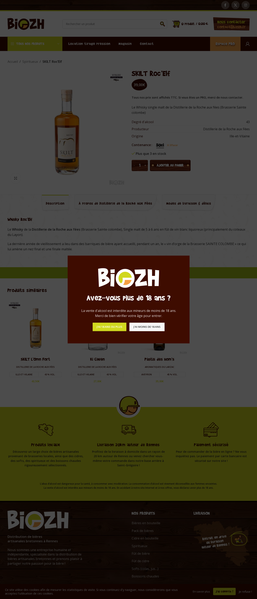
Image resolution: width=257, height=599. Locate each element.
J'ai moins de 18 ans (146, 327)
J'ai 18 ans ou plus (109, 327)
